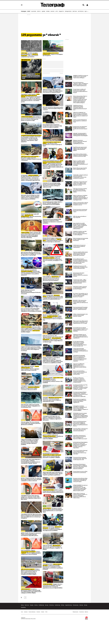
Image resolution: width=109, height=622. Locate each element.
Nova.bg (46, 605)
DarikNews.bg (41, 605)
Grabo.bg (81, 605)
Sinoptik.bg (23, 607)
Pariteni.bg (51, 605)
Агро (56, 11)
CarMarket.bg (57, 605)
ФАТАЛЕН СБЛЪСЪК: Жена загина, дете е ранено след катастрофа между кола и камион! (53, 108)
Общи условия (33, 618)
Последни (23, 11)
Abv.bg (22, 605)
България (33, 11)
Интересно (81, 11)
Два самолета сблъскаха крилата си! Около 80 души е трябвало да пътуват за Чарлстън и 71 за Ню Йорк (31, 254)
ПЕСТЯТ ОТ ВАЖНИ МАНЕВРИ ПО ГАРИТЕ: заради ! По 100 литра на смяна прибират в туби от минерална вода (52, 317)
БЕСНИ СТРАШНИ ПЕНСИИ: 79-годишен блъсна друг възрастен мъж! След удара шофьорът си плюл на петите (31, 479)
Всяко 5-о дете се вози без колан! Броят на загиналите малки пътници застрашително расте (53, 491)
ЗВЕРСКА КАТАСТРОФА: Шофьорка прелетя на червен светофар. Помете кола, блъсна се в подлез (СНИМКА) (53, 91)
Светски (74, 11)
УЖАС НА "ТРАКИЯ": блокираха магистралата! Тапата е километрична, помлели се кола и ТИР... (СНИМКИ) (53, 380)
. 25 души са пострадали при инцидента (53, 54)
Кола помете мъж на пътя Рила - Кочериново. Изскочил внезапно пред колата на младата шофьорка (52, 126)
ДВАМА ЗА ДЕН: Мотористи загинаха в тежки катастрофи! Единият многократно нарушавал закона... (31, 534)
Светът (39, 11)
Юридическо (68, 11)
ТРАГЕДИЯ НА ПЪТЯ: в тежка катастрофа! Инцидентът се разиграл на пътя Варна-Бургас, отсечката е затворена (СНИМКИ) (53, 567)
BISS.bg (62, 605)
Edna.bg (85, 605)
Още (86, 11)
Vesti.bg (36, 605)
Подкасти (61, 11)
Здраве (43, 11)
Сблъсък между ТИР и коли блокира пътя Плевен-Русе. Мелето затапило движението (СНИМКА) (30, 423)
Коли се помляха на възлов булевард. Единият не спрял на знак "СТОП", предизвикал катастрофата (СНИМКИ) (31, 310)
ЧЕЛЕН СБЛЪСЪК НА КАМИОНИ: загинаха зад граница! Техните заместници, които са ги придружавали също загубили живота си (31, 272)
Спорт (28, 11)
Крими (48, 11)
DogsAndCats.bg (68, 605)
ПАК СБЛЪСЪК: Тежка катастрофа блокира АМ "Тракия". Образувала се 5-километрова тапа (31, 406)
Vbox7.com (27, 605)
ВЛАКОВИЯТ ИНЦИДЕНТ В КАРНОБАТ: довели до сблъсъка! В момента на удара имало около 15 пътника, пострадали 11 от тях (52, 259)
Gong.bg (31, 605)
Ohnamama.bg (75, 605)
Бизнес (52, 11)
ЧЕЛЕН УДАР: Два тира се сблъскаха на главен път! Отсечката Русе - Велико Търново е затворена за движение (53, 473)
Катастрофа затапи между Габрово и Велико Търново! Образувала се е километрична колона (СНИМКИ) (52, 203)
